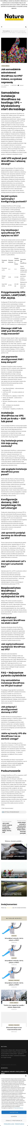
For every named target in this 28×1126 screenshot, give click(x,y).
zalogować (9, 907)
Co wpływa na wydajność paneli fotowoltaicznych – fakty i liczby (11, 893)
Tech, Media (5, 65)
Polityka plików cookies (9, 1124)
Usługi (14, 935)
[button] (26, 1076)
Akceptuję (14, 1112)
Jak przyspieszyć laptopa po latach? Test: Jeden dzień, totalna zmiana (13, 875)
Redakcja (6, 85)
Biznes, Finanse (14, 980)
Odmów (14, 1116)
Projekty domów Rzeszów (8, 1065)
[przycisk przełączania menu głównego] (1, 26)
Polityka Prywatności (19, 1124)
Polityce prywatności (18, 1108)
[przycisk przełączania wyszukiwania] (25, 27)
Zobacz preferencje (14, 1120)
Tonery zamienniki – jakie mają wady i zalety (13, 857)
